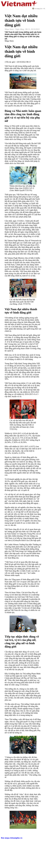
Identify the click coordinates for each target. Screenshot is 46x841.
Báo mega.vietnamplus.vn (11, 838)
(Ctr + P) (40, 8)
